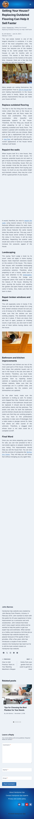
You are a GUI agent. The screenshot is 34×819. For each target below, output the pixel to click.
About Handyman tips (17, 792)
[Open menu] (30, 4)
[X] (23, 804)
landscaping (27, 275)
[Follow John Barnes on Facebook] (3, 652)
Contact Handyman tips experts (17, 795)
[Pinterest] (26, 804)
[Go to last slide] (4, 702)
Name (5, 770)
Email (5, 778)
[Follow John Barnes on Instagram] (10, 652)
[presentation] (17, 694)
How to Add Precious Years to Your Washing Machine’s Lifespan (8, 664)
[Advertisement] (17, 197)
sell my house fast (25, 90)
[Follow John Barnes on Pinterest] (17, 652)
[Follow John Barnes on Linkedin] (13, 652)
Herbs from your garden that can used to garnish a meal (26, 664)
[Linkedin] (30, 804)
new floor (7, 139)
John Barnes (9, 713)
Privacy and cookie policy (17, 799)
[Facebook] (19, 804)
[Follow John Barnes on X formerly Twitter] (6, 652)
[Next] (29, 702)
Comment (7, 745)
